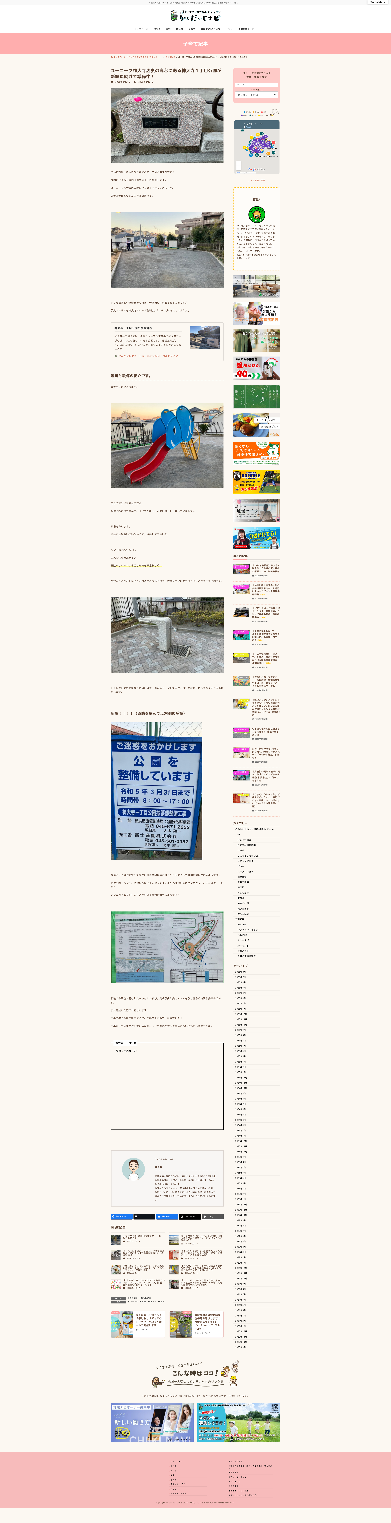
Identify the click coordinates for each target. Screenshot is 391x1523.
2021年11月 (241, 1273)
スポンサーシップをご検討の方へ (243, 1495)
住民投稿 (242, 877)
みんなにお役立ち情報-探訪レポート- (254, 829)
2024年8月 (240, 1099)
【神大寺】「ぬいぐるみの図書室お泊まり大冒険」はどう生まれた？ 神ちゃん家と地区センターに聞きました (201, 1268)
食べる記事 (243, 914)
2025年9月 (240, 1030)
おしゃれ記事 (244, 840)
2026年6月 (240, 982)
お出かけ (134, 1301)
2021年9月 (240, 1284)
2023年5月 (240, 1178)
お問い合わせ (235, 1481)
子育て (154, 1301)
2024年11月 (241, 1083)
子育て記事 (132, 1298)
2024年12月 (241, 1078)
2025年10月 (241, 1025)
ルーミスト (243, 946)
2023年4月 (240, 1183)
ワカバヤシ (243, 951)
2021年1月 (240, 1326)
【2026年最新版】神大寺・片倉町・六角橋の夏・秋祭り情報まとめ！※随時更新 (266, 568)
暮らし (164, 1301)
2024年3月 (240, 1125)
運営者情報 (234, 1486)
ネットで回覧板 (236, 1461)
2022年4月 (240, 1247)
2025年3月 (240, 1062)
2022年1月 (240, 1263)
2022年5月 (240, 1241)
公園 (144, 1301)
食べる (174, 1466)
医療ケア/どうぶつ (179, 1484)
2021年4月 (240, 1310)
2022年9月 (240, 1220)
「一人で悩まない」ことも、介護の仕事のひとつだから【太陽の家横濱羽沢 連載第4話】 (143, 1253)
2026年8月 (240, 972)
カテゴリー (256, 90)
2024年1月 (240, 1136)
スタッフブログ (246, 861)
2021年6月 (240, 1300)
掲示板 (241, 887)
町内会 (241, 898)
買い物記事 (243, 909)
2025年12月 (241, 1014)
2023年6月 (240, 1173)
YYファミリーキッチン (249, 930)
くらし (174, 1489)
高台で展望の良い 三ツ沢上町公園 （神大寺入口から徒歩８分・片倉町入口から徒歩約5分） (201, 1238)
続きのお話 (243, 903)
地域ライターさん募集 (238, 1491)
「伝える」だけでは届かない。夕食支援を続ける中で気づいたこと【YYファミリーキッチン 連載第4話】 (143, 1268)
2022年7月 (240, 1231)
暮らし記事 (146, 1298)
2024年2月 (240, 1130)
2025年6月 (240, 1046)
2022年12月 (241, 1204)
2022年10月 (241, 1215)
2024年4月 (240, 1120)
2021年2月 (240, 1321)
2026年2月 (240, 1003)
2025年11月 (241, 1019)
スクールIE (243, 940)
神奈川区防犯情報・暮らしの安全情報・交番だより (250, 1467)
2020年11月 (241, 1337)
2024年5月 (240, 1115)
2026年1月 (240, 1009)
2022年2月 (240, 1257)
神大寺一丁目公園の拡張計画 (133, 328)
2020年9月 (240, 1347)
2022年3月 (240, 1252)
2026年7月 (240, 977)
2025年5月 (240, 1051)
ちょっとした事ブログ (249, 856)
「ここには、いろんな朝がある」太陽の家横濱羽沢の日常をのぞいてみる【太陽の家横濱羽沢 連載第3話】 (201, 1282)
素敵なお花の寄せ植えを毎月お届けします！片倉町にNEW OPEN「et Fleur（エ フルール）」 (208, 1322)
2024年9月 (240, 1093)
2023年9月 (240, 1157)
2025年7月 (240, 1041)
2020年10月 (241, 1342)
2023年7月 (240, 1167)
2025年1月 (240, 1072)
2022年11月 (241, 1210)
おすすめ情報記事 (247, 845)
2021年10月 (241, 1278)
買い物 (174, 1470)
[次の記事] (181, 1325)
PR (239, 835)
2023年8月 (240, 1162)
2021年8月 (240, 1289)
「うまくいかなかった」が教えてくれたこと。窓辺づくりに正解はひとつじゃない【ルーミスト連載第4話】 (201, 1253)
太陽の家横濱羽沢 (247, 956)
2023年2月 (240, 1194)
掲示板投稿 (234, 1472)
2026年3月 (240, 998)
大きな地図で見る (256, 180)
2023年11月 (241, 1146)
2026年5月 (240, 988)
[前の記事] (122, 1325)
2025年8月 (240, 1035)
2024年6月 (240, 1109)
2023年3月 (240, 1189)
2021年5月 (240, 1305)
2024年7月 (240, 1104)
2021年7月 (240, 1294)
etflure (242, 925)
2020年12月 (241, 1331)
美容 (173, 1475)
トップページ (177, 1461)
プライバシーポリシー (238, 1477)
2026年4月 (240, 993)
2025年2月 (240, 1067)
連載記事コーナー (178, 1493)
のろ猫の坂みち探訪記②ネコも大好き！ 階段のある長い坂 (266, 732)
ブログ (241, 866)
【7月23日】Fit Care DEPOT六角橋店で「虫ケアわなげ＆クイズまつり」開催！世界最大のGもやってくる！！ (144, 1282)
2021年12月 (241, 1268)
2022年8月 (240, 1226)
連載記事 (240, 919)
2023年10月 (241, 1152)
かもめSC (242, 935)
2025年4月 (240, 1056)
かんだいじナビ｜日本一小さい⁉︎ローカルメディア (148, 356)
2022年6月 (240, 1236)
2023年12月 (241, 1141)
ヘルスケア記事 (246, 872)
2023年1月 (240, 1199)
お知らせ (242, 850)
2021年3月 (240, 1316)
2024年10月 (241, 1088)
